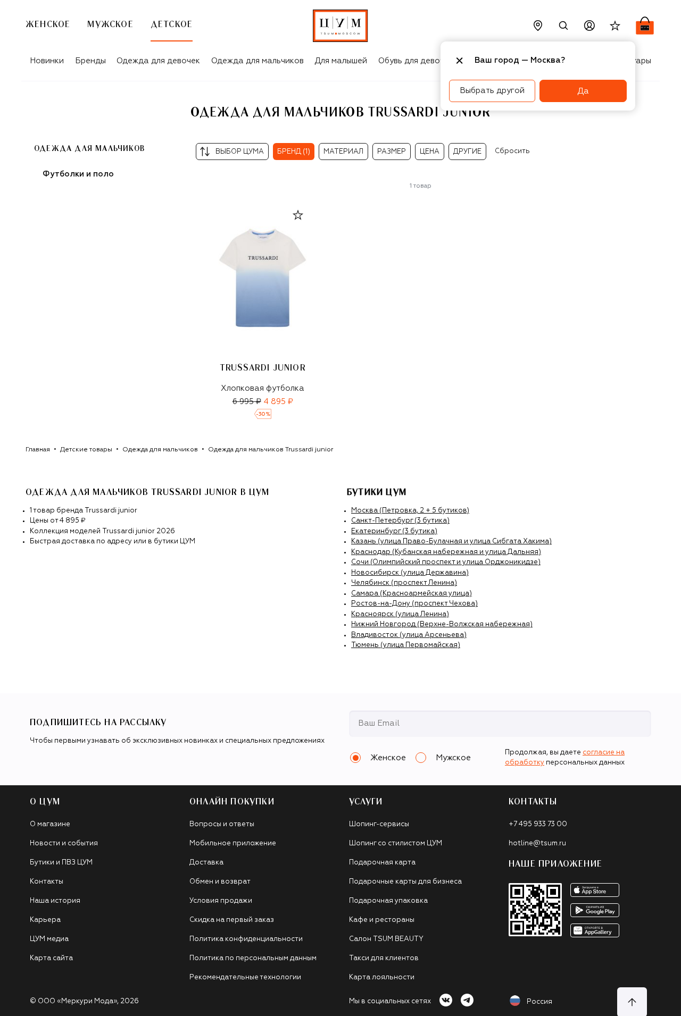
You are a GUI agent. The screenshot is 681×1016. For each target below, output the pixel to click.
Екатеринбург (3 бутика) (394, 531)
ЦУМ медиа (49, 939)
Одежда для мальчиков (257, 61)
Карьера (45, 920)
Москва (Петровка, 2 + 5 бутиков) (410, 510)
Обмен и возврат (220, 881)
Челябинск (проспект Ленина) (404, 583)
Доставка (206, 862)
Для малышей (340, 61)
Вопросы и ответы (221, 824)
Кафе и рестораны (381, 920)
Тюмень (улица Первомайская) (405, 645)
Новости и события (64, 843)
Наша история (55, 900)
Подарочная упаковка (388, 900)
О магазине (50, 824)
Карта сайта (51, 958)
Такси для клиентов (384, 958)
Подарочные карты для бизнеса (405, 881)
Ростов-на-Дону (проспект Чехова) (414, 603)
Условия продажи (220, 900)
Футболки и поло (78, 174)
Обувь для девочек (415, 61)
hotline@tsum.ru (537, 843)
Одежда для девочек (158, 61)
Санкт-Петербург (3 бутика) (400, 520)
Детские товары (86, 450)
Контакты (46, 881)
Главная (38, 450)
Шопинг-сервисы (379, 824)
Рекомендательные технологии (245, 977)
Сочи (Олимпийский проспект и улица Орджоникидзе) (446, 562)
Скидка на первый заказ (231, 920)
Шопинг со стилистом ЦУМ (395, 843)
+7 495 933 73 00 (538, 824)
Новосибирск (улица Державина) (410, 572)
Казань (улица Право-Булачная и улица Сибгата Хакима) (451, 541)
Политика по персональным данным (253, 958)
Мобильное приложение (232, 843)
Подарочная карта (382, 862)
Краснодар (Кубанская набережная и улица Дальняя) (446, 552)
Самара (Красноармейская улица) (411, 593)
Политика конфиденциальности (246, 939)
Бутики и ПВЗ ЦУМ (61, 862)
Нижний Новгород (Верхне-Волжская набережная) (442, 624)
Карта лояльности (381, 977)
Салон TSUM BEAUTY (386, 939)
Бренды (90, 61)
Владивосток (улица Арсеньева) (409, 635)
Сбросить (512, 151)
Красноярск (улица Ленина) (400, 614)
